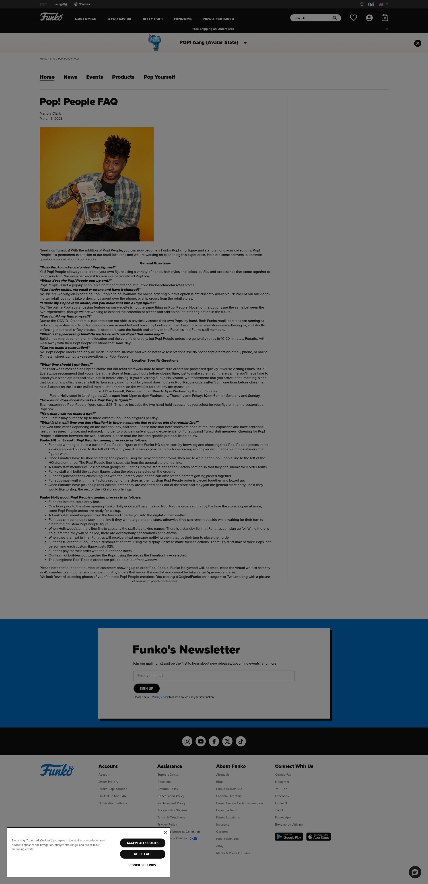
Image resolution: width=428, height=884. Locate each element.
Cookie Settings (143, 865)
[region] (88, 852)
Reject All (142, 854)
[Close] (165, 832)
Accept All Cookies (142, 843)
